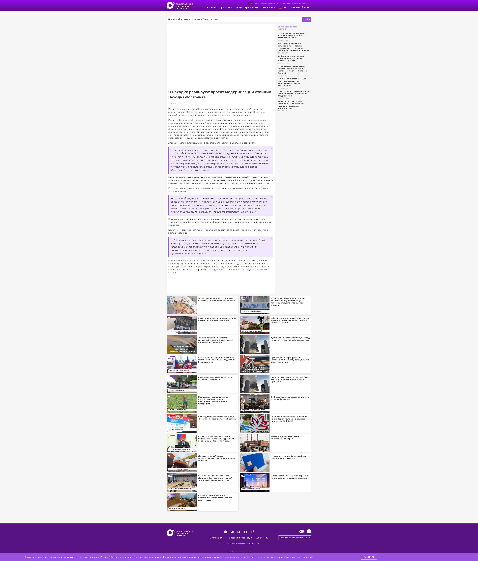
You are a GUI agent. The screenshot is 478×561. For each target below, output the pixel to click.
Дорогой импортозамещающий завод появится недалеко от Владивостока (293, 93)
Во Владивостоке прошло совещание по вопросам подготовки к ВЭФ (290, 58)
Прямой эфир (301, 7)
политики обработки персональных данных (289, 557)
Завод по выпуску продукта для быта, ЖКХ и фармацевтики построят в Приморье (290, 379)
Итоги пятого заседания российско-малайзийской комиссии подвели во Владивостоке (290, 104)
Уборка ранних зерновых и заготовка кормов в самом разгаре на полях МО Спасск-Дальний (292, 69)
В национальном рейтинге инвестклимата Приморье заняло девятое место (215, 497)
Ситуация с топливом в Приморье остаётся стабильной (215, 378)
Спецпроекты (268, 7)
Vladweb (247, 552)
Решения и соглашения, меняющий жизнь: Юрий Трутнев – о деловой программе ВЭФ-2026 (289, 418)
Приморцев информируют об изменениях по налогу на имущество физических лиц (290, 359)
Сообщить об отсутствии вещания (294, 538)
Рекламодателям (268, 3)
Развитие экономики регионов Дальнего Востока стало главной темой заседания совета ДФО (215, 478)
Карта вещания (283, 3)
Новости (211, 7)
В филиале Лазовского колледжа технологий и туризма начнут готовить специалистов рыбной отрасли (293, 46)
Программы (225, 7)
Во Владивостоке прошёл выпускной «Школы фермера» (290, 398)
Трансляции (251, 7)
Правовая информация (240, 538)
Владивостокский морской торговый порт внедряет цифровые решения (290, 477)
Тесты (238, 7)
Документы (262, 538)
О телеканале (216, 538)
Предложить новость (301, 3)
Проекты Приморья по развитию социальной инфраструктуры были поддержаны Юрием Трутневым (216, 438)
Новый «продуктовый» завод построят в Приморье (285, 437)
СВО (284, 7)
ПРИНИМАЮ (368, 557)
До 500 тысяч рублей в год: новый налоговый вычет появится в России (291, 35)
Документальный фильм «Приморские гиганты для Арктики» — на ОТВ (216, 458)
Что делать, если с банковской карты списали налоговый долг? (290, 457)
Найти (307, 19)
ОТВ (257, 3)
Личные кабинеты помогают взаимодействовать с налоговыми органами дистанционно (291, 82)
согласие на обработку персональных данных (169, 557)
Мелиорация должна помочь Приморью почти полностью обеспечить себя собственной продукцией (213, 400)
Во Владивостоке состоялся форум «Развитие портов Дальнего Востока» (217, 417)
